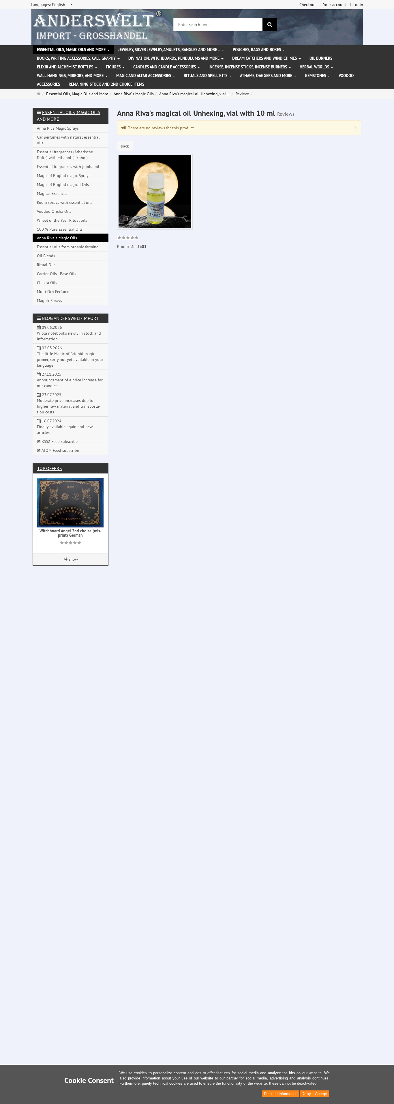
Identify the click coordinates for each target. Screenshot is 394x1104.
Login (358, 4)
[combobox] (52, 4)
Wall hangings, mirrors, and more (71, 75)
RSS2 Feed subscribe (59, 441)
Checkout (307, 4)
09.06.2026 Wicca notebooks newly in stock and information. (69, 333)
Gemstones (316, 75)
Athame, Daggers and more (266, 75)
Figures (114, 67)
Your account (334, 4)
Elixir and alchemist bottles (65, 67)
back (125, 146)
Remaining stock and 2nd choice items (106, 84)
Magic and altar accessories (144, 75)
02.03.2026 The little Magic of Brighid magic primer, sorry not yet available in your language (70, 356)
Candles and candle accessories (165, 67)
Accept (321, 1093)
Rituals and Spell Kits (206, 75)
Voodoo (346, 75)
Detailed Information (280, 1094)
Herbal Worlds (315, 67)
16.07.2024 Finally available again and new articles (65, 426)
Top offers (49, 468)
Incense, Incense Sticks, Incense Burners (248, 67)
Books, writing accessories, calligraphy (77, 58)
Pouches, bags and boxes (257, 49)
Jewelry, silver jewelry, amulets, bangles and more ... (169, 49)
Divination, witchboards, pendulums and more (174, 58)
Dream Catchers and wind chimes (265, 58)
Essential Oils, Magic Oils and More (72, 49)
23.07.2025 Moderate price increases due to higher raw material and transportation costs (68, 403)
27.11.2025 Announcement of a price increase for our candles (70, 380)
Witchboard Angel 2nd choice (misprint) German (71, 533)
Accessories (48, 84)
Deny (306, 1093)
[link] (128, 238)
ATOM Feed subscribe (59, 450)
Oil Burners (320, 58)
